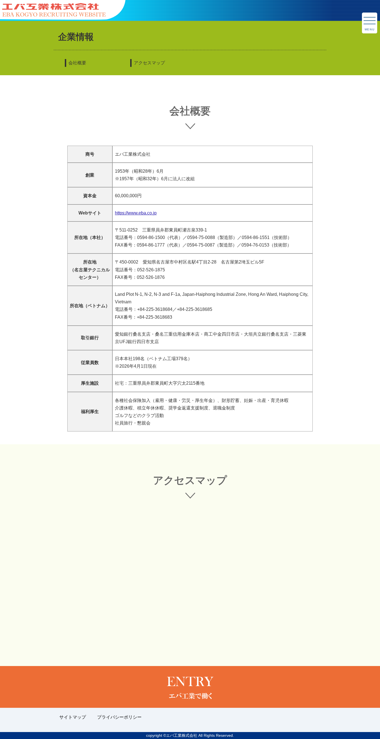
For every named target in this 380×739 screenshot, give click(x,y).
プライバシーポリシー (119, 717)
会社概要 (77, 62)
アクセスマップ (149, 62)
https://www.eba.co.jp (136, 213)
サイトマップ (72, 717)
